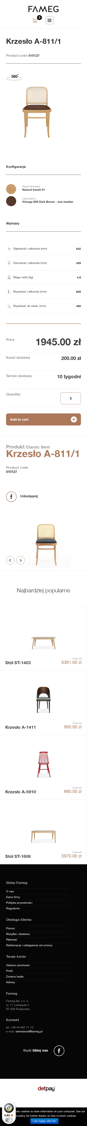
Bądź (35, 1050)
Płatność (11, 939)
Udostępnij (29, 496)
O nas (10, 891)
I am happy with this (44, 1121)
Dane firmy (13, 897)
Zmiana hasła (14, 976)
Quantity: (13, 394)
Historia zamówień (18, 965)
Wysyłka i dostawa (18, 934)
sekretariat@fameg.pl (29, 1031)
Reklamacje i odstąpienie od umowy (29, 945)
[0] (36, 21)
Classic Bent (37, 446)
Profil (9, 971)
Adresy (10, 982)
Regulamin (13, 908)
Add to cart (19, 419)
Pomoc (10, 928)
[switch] (9, 1120)
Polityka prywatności (19, 902)
